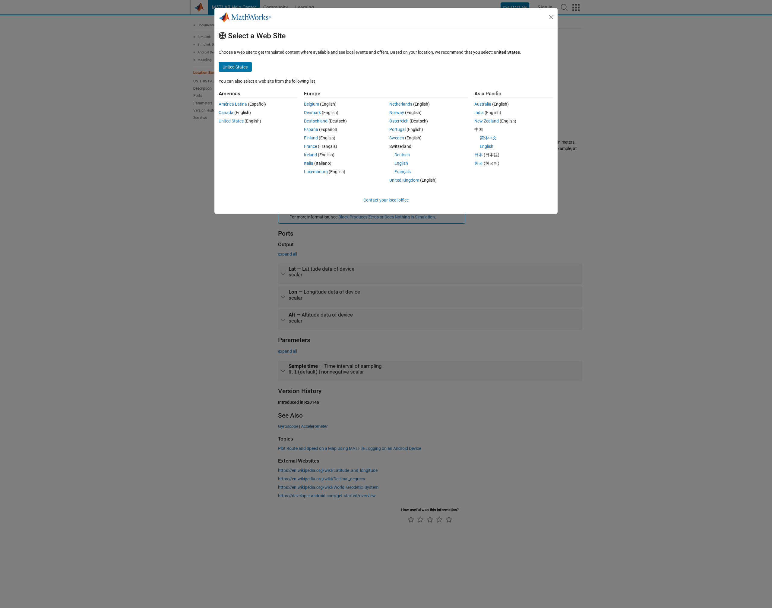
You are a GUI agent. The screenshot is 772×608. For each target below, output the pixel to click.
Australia (482, 104)
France (310, 146)
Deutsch (402, 154)
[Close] (551, 17)
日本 (478, 154)
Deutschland (315, 121)
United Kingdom (404, 180)
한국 (478, 163)
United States (231, 121)
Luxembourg (316, 171)
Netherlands (400, 104)
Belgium (311, 104)
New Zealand (486, 121)
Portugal (397, 129)
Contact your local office (386, 200)
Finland (311, 137)
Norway (396, 112)
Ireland (310, 154)
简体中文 (488, 137)
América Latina (233, 104)
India (479, 112)
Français (402, 171)
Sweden (396, 137)
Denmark (312, 112)
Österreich (399, 121)
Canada (226, 112)
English (401, 163)
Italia (308, 163)
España (311, 129)
